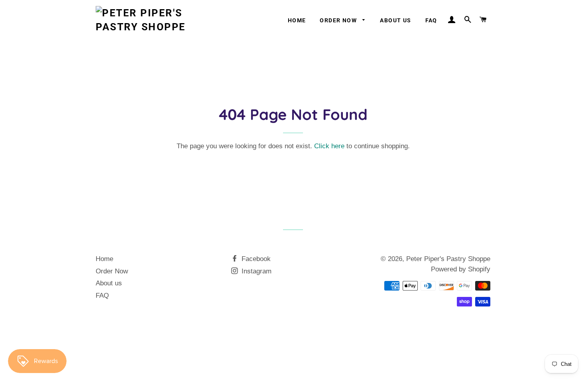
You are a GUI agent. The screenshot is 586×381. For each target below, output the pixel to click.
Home (297, 20)
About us (395, 20)
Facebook (255, 259)
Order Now (339, 20)
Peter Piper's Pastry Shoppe (448, 259)
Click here (329, 146)
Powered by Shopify (460, 269)
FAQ (431, 20)
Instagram (255, 271)
